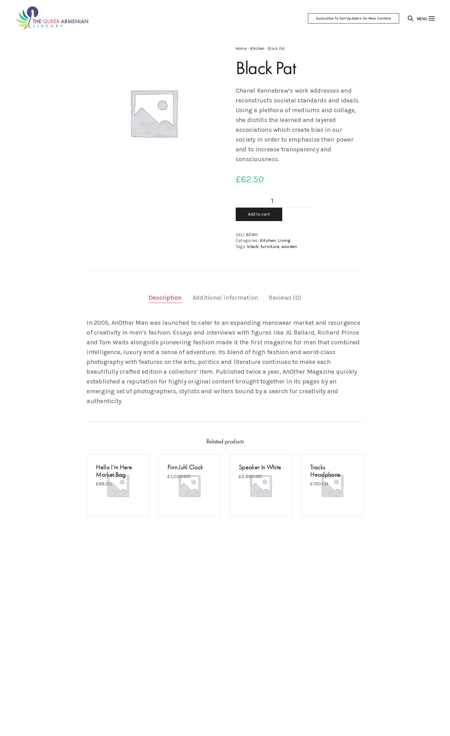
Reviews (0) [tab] (285, 297)
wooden (289, 246)
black (252, 246)
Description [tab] (165, 297)
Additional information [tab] (225, 297)
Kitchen (257, 48)
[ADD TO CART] (101, 501)
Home (241, 48)
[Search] (410, 18)
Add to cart (259, 214)
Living (284, 240)
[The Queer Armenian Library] (52, 18)
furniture (270, 246)
